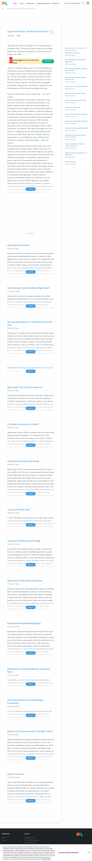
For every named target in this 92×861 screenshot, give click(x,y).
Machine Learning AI (43, 3)
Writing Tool (30, 3)
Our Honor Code (30, 843)
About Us (4, 838)
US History (55, 3)
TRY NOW (48, 61)
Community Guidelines (32, 840)
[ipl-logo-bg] (5, 3)
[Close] (89, 852)
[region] (46, 852)
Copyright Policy (29, 838)
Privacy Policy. (47, 859)
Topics (22, 3)
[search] (83, 3)
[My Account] (89, 3)
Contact (4, 840)
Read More (30, 272)
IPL (2, 8)
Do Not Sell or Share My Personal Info (68, 852)
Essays (15, 3)
